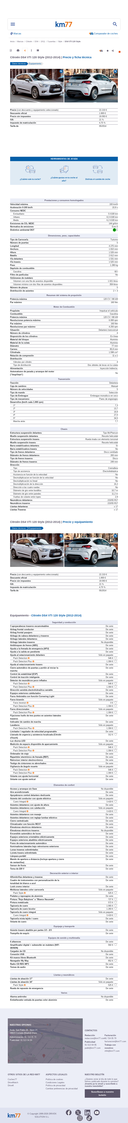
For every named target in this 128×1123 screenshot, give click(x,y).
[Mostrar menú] (13, 24)
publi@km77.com (93, 1048)
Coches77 (12, 1079)
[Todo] (38, 50)
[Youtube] (97, 1112)
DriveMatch (13, 1082)
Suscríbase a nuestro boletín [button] (102, 1093)
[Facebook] (68, 1112)
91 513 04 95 (26, 1040)
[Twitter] (78, 1112)
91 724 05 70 (30, 1037)
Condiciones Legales (55, 1082)
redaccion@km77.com (95, 1038)
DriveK (11, 1085)
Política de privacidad (55, 1085)
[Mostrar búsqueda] (115, 24)
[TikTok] (89, 1118)
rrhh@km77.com (112, 1051)
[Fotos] (18, 50)
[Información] (11, 50)
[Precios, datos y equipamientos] (25, 50)
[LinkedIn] (87, 1112)
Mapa (34, 1033)
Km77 (64, 24)
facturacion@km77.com (115, 1041)
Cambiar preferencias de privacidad (62, 1088)
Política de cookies (54, 1079)
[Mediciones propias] (31, 50)
